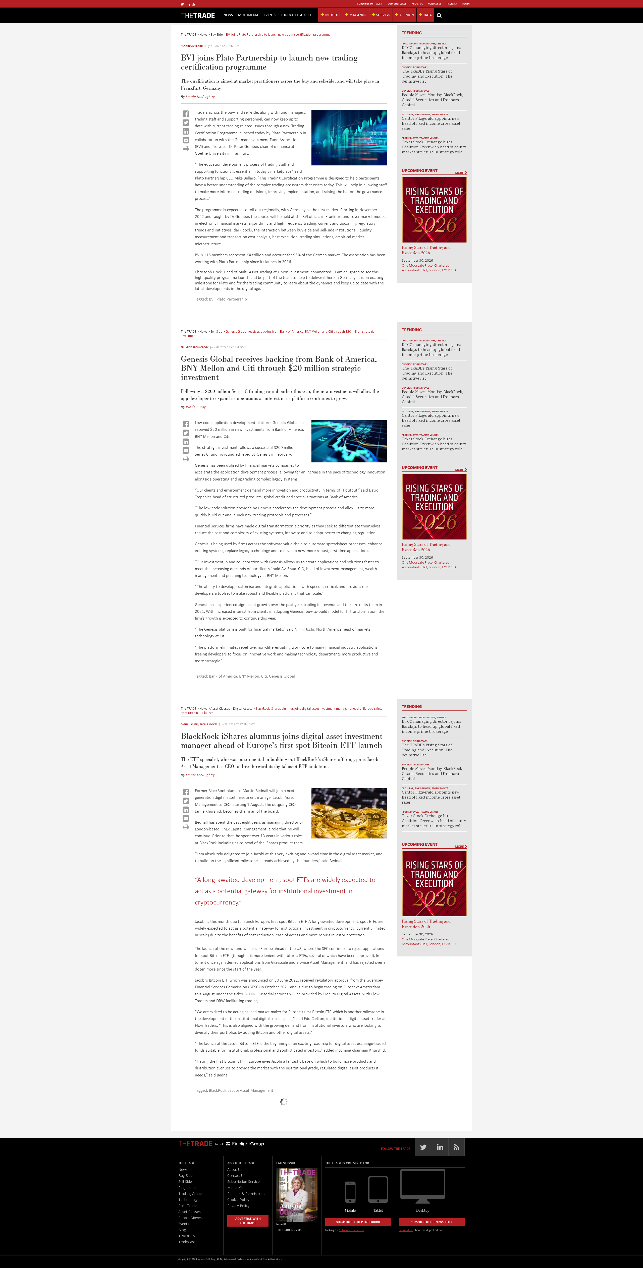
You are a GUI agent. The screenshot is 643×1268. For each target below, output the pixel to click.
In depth (332, 14)
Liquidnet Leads (397, 3)
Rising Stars (420, 67)
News (228, 14)
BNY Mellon (249, 676)
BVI (212, 299)
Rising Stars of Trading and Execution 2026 (426, 250)
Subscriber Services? (351, 1230)
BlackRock (217, 1090)
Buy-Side (186, 46)
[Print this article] (186, 148)
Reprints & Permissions (246, 1193)
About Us (417, 3)
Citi (264, 676)
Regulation (187, 1187)
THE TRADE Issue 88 (288, 1230)
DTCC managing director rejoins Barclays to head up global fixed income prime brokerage (431, 53)
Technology (200, 347)
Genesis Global (282, 676)
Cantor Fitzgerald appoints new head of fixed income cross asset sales (431, 124)
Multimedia (248, 14)
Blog (182, 1229)
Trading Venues (429, 138)
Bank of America (223, 676)
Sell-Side (197, 46)
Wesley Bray (196, 406)
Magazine (357, 14)
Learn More (406, 1230)
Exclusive (407, 114)
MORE (460, 172)
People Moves (427, 43)
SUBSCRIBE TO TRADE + (369, 3)
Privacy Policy (238, 1205)
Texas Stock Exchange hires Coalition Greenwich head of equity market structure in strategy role (434, 147)
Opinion (407, 14)
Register (452, 3)
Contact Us (435, 3)
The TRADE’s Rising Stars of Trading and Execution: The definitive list (427, 77)
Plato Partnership (232, 299)
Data (428, 14)
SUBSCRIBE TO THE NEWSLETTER (432, 1222)
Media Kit (235, 1187)
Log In (466, 3)
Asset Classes (189, 1211)
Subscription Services (244, 1181)
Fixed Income (410, 43)
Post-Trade (187, 1205)
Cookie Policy (238, 1199)
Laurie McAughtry (200, 96)
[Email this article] (186, 140)
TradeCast (186, 1241)
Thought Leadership (298, 14)
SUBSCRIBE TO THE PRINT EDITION (358, 1222)
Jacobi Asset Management (250, 1090)
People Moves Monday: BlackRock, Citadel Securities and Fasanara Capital (432, 100)
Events (270, 14)
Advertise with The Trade (248, 1220)
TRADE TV (186, 1235)
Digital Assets (189, 724)
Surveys (383, 14)
